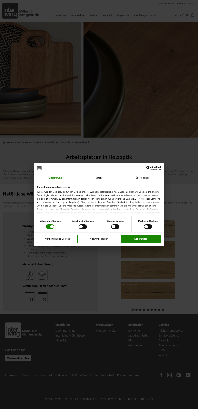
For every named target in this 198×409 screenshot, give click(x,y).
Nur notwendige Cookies (57, 239)
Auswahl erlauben (99, 239)
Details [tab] (99, 178)
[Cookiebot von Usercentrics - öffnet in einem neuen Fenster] (148, 168)
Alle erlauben (140, 239)
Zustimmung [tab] (55, 178)
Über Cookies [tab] (142, 178)
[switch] (83, 226)
